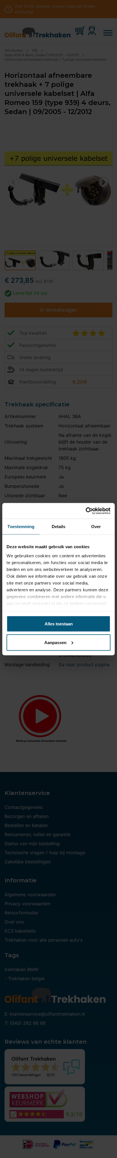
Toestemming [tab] (20, 526)
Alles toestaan (59, 623)
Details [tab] (59, 526)
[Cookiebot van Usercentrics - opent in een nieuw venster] (85, 510)
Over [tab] (96, 526)
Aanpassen (55, 642)
